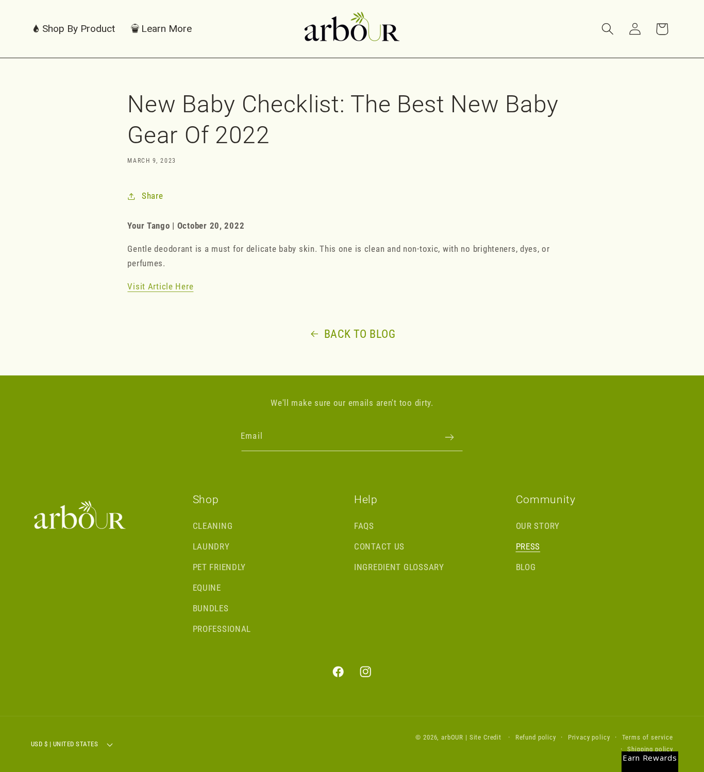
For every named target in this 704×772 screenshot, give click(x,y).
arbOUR (452, 737)
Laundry (211, 546)
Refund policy (535, 737)
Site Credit (485, 737)
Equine (207, 587)
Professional (222, 629)
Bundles (211, 608)
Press (528, 546)
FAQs (364, 526)
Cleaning (213, 526)
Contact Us (379, 546)
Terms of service (647, 737)
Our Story (538, 526)
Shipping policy (650, 749)
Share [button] (152, 196)
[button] (73, 29)
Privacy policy (589, 737)
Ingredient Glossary (399, 567)
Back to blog (360, 334)
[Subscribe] (449, 437)
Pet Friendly (219, 567)
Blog (526, 567)
